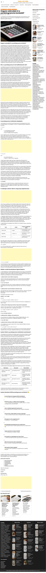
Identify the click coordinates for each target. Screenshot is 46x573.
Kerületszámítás (28, 4)
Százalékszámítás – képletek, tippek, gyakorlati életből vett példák (19, 553)
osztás (41, 91)
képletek (42, 80)
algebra (35, 67)
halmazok (35, 77)
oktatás (35, 91)
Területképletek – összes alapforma (18, 561)
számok (35, 97)
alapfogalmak (36, 66)
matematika (36, 87)
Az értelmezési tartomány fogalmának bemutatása (41, 547)
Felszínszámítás (12, 6)
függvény (40, 71)
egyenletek (36, 69)
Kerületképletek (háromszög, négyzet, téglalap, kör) (40, 44)
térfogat (35, 107)
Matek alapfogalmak (5, 4)
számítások (36, 99)
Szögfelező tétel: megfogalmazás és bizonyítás (30, 540)
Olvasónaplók (3, 566)
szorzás (35, 94)
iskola (42, 79)
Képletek (6, 464)
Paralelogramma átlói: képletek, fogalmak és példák (15, 505)
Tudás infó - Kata (3, 14)
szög (41, 99)
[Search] (3, 2)
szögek (35, 100)
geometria (36, 74)
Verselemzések (3, 565)
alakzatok (35, 64)
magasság (35, 86)
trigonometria (36, 103)
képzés (35, 81)
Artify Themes (37, 570)
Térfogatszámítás (4, 6)
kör (39, 81)
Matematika (9, 9)
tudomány (35, 104)
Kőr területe (25, 503)
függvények (36, 73)
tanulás (35, 101)
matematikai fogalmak (38, 89)
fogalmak (35, 70)
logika (35, 83)
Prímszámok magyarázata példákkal (39, 38)
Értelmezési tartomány (30, 561)
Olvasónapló (3, 469)
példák (35, 93)
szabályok (41, 93)
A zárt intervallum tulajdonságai (42, 525)
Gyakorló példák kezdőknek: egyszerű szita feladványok (5, 505)
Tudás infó (2, 563)
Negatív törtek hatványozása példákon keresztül (41, 532)
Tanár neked (3, 561)
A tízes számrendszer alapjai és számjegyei (41, 539)
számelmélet (36, 96)
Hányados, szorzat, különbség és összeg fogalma (40, 26)
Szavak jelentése (4, 473)
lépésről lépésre (36, 84)
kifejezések (36, 80)
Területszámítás (35, 4)
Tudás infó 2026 (23, 1)
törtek (41, 107)
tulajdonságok (36, 106)
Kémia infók (3, 567)
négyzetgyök (36, 90)
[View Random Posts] (1, 2)
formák (35, 71)
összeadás (35, 109)
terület (41, 101)
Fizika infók (2, 564)
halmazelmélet (36, 76)
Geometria (22, 4)
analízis (41, 67)
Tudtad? (2, 471)
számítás (41, 97)
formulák (41, 70)
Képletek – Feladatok (14, 4)
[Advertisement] (16, 95)
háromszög (36, 79)
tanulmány (41, 100)
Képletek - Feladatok (4, 9)
